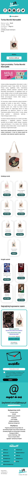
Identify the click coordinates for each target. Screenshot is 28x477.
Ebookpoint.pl (5, 458)
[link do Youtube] (14, 10)
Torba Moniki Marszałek (20, 230)
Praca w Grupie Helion (14, 436)
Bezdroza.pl (5, 455)
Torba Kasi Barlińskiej (8, 230)
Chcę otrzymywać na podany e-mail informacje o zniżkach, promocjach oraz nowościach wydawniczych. (15, 374)
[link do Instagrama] (9, 10)
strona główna (14, 16)
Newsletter (14, 417)
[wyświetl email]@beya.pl (14, 402)
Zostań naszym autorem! (14, 416)
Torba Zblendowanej (6, 191)
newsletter (14, 364)
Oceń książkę (14, 419)
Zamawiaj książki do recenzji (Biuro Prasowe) (14, 431)
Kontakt (14, 414)
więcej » (8, 376)
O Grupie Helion (14, 412)
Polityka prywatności (14, 421)
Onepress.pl (18, 449)
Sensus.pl (5, 452)
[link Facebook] (5, 10)
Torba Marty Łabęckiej (14, 249)
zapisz (10, 379)
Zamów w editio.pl (14, 58)
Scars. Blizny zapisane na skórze (21, 295)
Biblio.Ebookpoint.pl (5, 464)
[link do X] (23, 10)
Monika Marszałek (14, 334)
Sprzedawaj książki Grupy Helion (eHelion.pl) (14, 429)
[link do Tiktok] (18, 10)
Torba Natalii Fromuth (7, 210)
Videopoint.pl (18, 458)
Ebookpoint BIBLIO (14, 433)
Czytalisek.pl (5, 461)
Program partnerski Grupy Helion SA (14, 427)
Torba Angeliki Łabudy (21, 191)
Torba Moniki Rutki (21, 210)
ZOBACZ (8, 234)
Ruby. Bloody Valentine (21, 274)
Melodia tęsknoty (7, 294)
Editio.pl (18, 455)
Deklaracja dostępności (14, 423)
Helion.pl (5, 449)
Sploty (17, 461)
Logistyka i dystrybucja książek (14, 438)
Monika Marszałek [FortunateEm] (14, 330)
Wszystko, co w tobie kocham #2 (7, 275)
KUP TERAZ (7, 194)
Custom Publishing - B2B (14, 435)
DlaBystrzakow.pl (18, 452)
